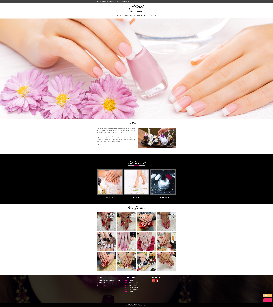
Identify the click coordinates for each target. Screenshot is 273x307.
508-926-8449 (125, 1)
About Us (125, 15)
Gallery (146, 15)
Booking (139, 15)
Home (119, 15)
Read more (100, 144)
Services (132, 15)
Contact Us (153, 15)
